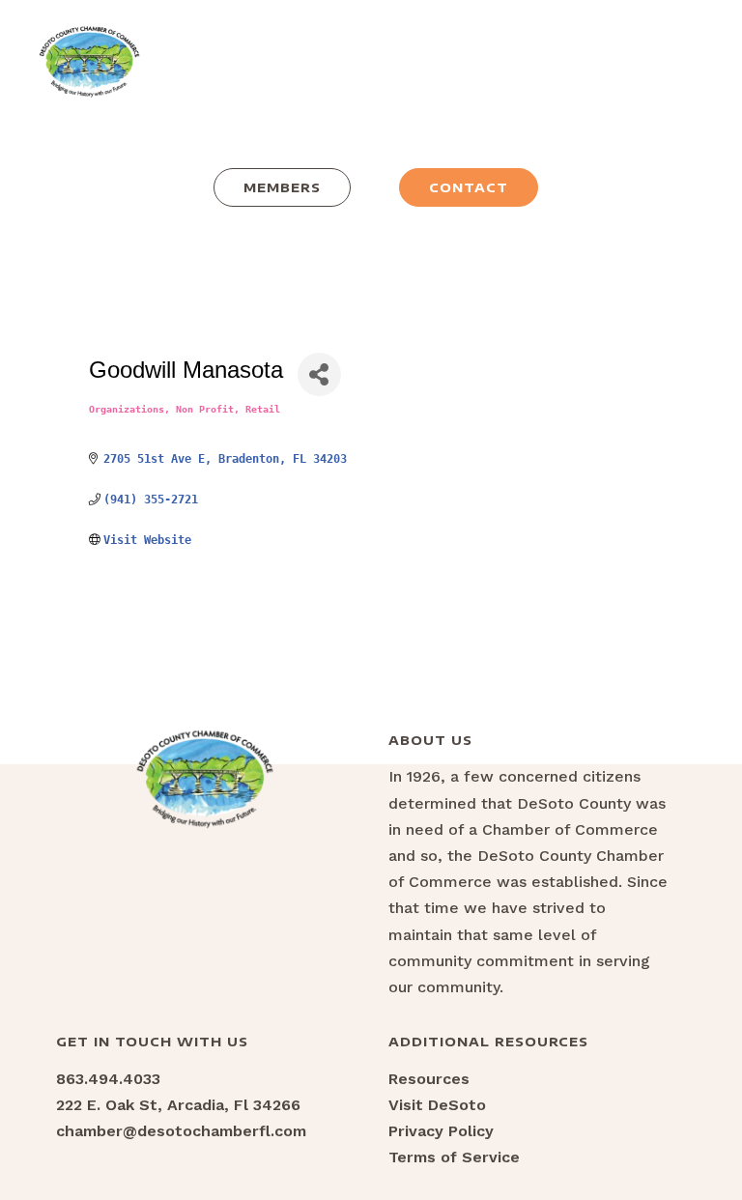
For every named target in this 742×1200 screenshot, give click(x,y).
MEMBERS (282, 187)
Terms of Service (454, 1157)
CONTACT (468, 187)
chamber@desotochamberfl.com (181, 1131)
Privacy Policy (441, 1131)
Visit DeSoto (437, 1105)
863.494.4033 (108, 1079)
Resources (429, 1079)
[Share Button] (319, 374)
